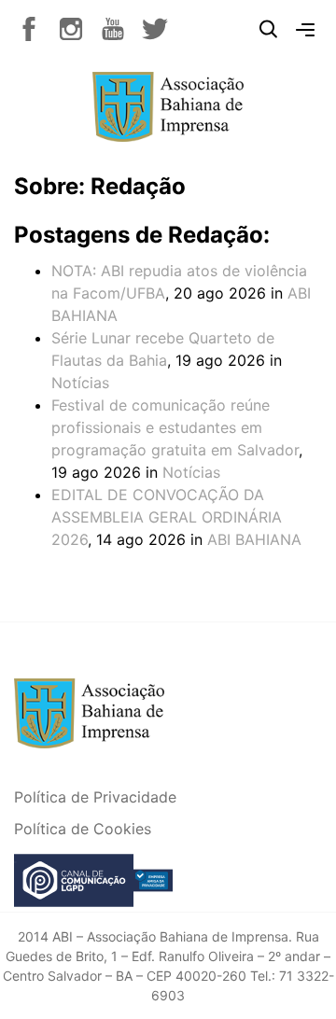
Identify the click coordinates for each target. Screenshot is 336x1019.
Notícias (80, 382)
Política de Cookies (82, 828)
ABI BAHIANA (254, 539)
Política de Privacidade (95, 797)
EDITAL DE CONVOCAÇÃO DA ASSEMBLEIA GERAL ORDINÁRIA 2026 (166, 517)
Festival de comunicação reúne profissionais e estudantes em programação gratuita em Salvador (175, 427)
